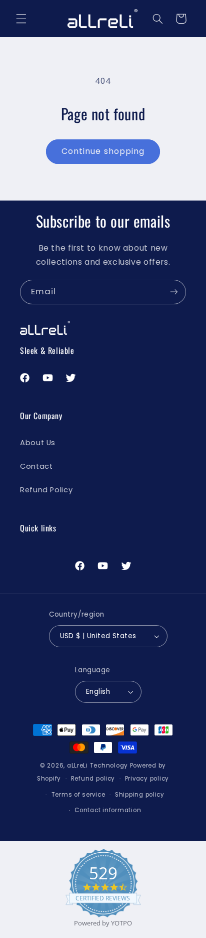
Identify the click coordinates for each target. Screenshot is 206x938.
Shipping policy (139, 795)
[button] (21, 18)
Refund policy (93, 779)
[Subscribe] (174, 292)
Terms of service (79, 795)
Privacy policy (147, 779)
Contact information (107, 810)
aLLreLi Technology (97, 766)
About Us (38, 443)
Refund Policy (46, 490)
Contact (36, 466)
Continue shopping (103, 151)
